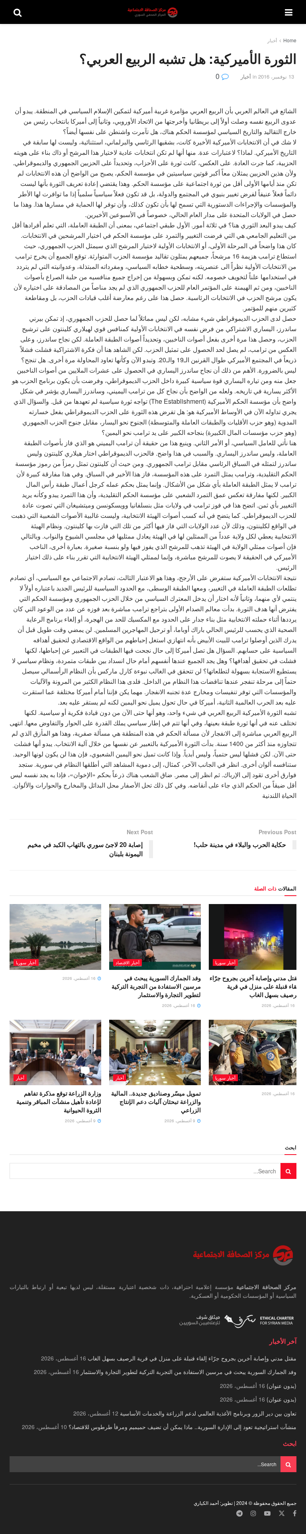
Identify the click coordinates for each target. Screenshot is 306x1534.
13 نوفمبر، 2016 (276, 76)
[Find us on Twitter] (282, 1513)
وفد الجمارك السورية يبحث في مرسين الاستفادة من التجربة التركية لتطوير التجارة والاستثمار (156, 986)
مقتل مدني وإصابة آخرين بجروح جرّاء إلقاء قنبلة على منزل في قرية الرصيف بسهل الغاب (255, 986)
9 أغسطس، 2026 (180, 1120)
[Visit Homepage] (153, 12)
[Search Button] (18, 12)
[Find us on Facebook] (294, 1513)
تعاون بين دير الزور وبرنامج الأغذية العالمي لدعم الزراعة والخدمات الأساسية (208, 1413)
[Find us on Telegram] (239, 1513)
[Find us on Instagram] (253, 1513)
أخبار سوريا (225, 962)
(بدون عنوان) (281, 1386)
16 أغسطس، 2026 (279, 1005)
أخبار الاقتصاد (127, 962)
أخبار (272, 40)
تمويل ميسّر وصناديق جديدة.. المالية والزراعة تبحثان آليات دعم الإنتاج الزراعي (156, 1101)
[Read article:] (55, 936)
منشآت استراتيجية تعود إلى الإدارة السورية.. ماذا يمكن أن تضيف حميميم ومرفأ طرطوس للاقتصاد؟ (182, 1427)
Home (289, 40)
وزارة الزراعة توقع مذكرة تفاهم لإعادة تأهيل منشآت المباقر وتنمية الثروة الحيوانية (58, 1101)
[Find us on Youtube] (267, 1513)
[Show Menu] (288, 12)
